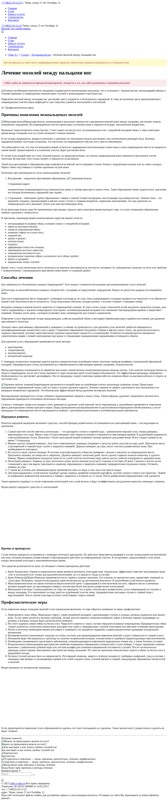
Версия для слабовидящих (16, 28)
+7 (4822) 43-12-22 (11, 2)
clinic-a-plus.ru (17, 783)
